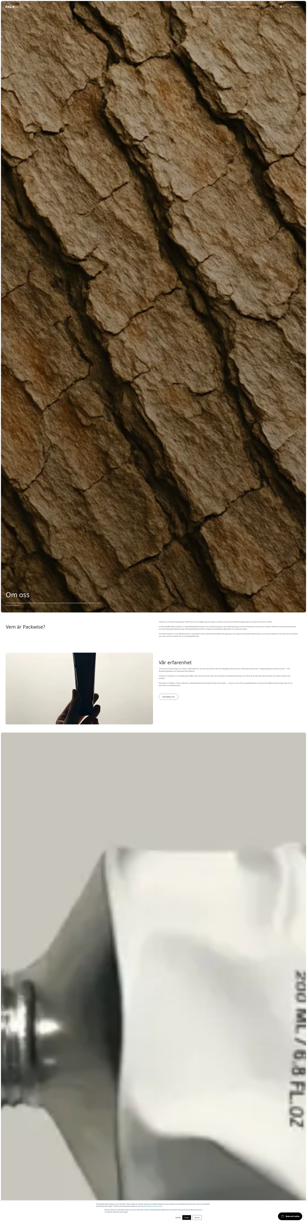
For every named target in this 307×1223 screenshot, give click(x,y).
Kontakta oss (168, 696)
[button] (198, 6)
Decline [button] (197, 1217)
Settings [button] (178, 1217)
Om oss (261, 6)
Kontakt (294, 6)
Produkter (231, 6)
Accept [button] (186, 1217)
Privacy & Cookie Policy (154, 1206)
